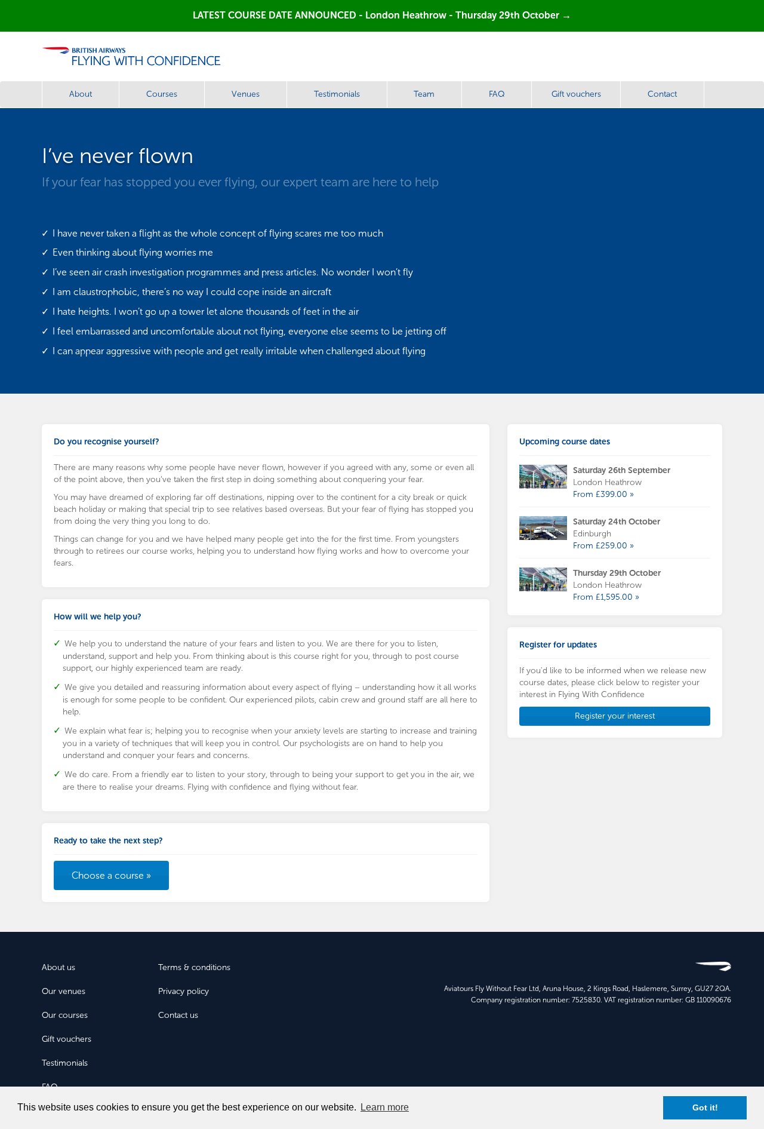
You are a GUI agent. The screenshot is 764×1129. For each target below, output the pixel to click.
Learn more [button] (385, 1107)
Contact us (178, 1015)
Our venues (63, 991)
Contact (662, 94)
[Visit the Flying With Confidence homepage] (136, 56)
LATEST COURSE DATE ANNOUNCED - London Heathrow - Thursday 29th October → (382, 15)
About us (58, 967)
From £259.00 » (603, 546)
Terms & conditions (194, 967)
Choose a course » (111, 875)
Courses (161, 94)
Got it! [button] (705, 1107)
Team (424, 94)
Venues (246, 94)
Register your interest (615, 716)
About (80, 94)
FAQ (496, 94)
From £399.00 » (603, 494)
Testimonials (337, 94)
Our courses (65, 1015)
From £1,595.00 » (606, 597)
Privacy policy (183, 991)
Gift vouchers (576, 94)
